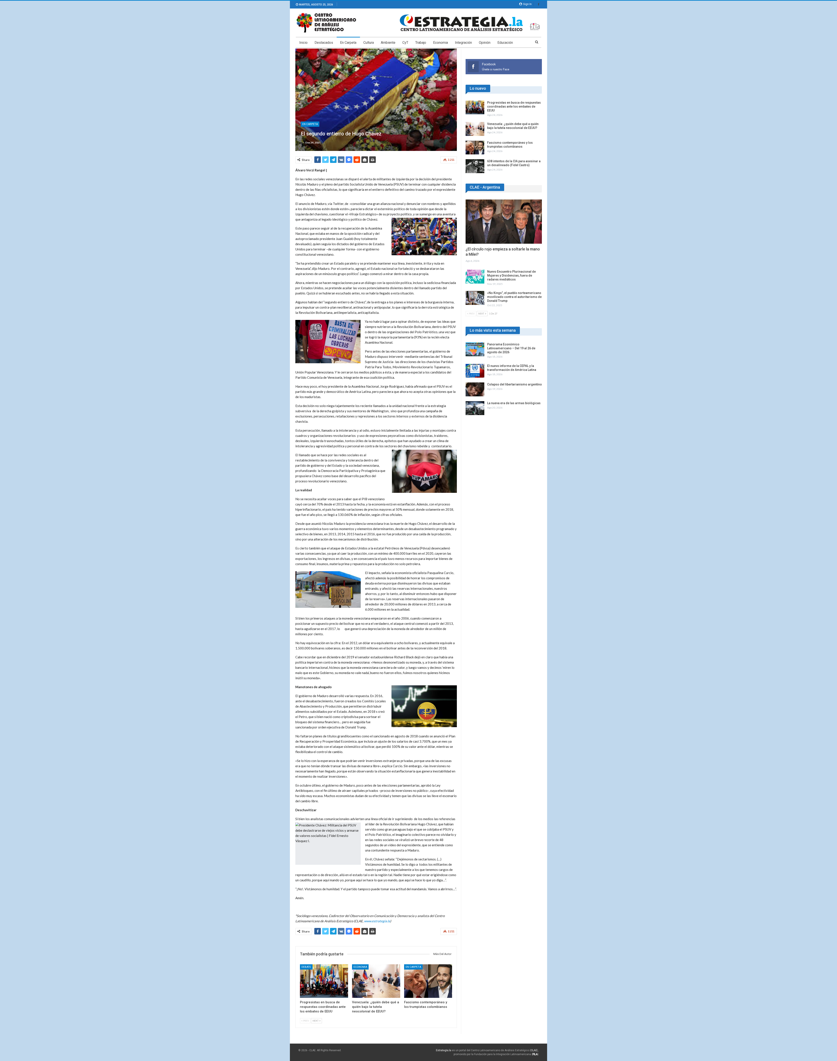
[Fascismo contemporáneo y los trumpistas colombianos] (428, 981)
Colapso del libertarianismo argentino (514, 384)
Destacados (324, 43)
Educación (505, 43)
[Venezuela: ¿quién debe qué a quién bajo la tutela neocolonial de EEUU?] (376, 981)
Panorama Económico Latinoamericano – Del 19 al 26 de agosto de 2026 (511, 348)
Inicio (303, 43)
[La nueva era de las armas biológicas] (475, 408)
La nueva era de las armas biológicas (514, 403)
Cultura (368, 43)
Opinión (484, 43)
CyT (405, 43)
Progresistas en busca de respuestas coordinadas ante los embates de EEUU (514, 106)
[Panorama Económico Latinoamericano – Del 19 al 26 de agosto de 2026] (475, 349)
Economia (440, 43)
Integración (463, 43)
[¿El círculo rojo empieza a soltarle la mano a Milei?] (504, 221)
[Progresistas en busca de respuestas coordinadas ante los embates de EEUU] (324, 981)
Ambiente (388, 43)
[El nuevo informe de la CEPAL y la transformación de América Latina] (475, 371)
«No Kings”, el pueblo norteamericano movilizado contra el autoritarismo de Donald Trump (514, 296)
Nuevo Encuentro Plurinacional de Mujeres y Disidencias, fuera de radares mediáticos (511, 275)
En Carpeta (348, 43)
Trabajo (420, 43)
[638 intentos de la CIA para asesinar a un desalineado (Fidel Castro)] (475, 166)
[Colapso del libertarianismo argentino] (475, 389)
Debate (306, 966)
